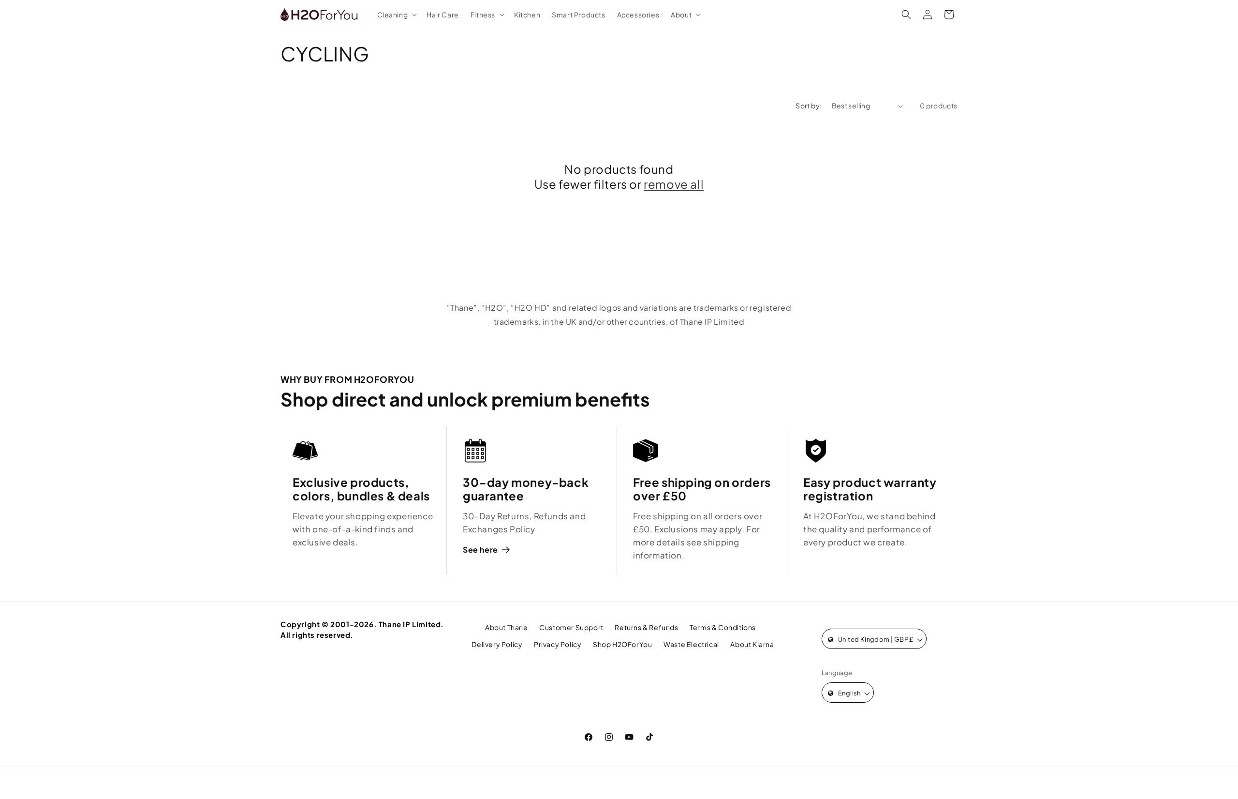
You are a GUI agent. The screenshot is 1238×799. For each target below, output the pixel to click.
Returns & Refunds (646, 627)
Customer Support (571, 627)
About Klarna (752, 644)
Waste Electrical (691, 644)
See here (480, 549)
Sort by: (809, 105)
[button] (396, 14)
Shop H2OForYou (622, 644)
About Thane (506, 627)
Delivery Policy (497, 644)
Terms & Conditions (723, 627)
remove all (674, 184)
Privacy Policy (557, 644)
